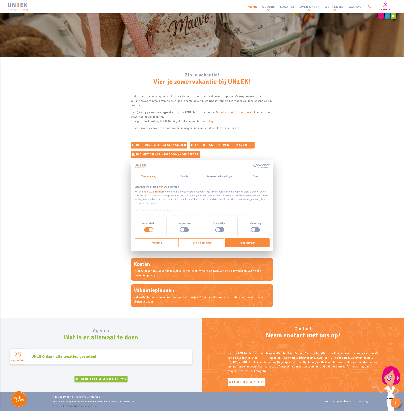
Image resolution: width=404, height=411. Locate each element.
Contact (356, 7)
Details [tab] (184, 176)
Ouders (268, 7)
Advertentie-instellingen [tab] (219, 176)
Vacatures (324, 401)
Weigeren (157, 242)
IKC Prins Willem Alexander (161, 145)
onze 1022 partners (153, 191)
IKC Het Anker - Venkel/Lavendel (224, 145)
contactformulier (348, 366)
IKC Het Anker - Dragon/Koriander (167, 154)
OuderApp (207, 121)
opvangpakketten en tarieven (178, 271)
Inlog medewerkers (345, 401)
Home (252, 7)
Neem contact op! (246, 382)
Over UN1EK (310, 7)
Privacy (363, 401)
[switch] (184, 229)
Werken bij (334, 7)
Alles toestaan (247, 242)
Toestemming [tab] (148, 176)
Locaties (287, 7)
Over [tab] (255, 176)
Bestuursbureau (331, 362)
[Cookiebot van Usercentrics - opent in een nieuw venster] (256, 166)
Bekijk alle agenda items (101, 379)
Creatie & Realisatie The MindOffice (75, 406)
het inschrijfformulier (234, 112)
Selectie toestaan (202, 242)
